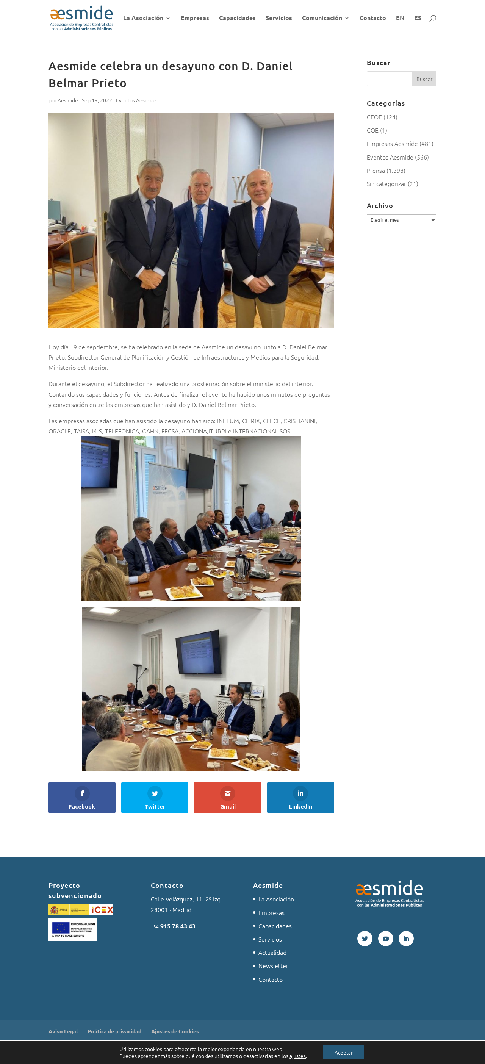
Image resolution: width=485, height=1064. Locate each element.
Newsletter (273, 965)
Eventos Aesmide (136, 100)
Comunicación (322, 18)
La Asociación (143, 18)
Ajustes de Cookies (175, 1031)
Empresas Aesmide (392, 143)
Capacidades (237, 18)
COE (373, 130)
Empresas (195, 18)
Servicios (279, 18)
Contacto (373, 18)
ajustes (297, 1055)
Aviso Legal (63, 1031)
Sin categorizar (386, 183)
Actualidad (272, 952)
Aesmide (68, 100)
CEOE (374, 117)
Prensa (376, 170)
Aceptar (344, 1052)
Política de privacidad (114, 1031)
